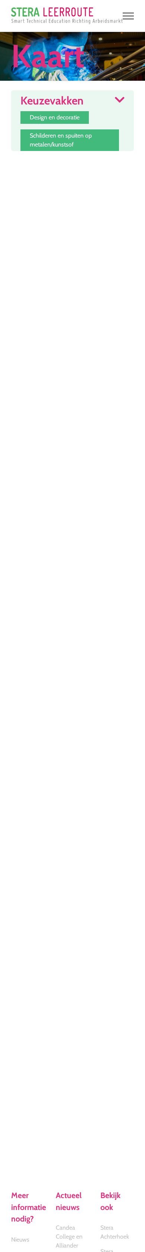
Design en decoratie (55, 117)
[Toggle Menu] (128, 16)
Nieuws (20, 1239)
